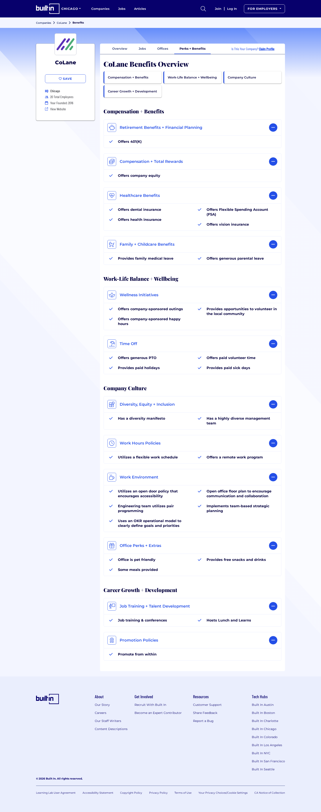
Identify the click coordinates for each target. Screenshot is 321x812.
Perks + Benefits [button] (192, 49)
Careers (100, 713)
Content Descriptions (111, 729)
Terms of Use (183, 792)
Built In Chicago (264, 729)
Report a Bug (203, 721)
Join (218, 9)
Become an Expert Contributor (158, 713)
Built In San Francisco (268, 761)
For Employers (263, 9)
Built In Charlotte (265, 721)
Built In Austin (263, 705)
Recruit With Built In (150, 705)
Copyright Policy (131, 792)
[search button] (203, 8)
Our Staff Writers (108, 721)
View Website (58, 109)
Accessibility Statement (98, 792)
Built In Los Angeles (267, 745)
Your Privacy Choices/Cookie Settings (223, 792)
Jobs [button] (142, 49)
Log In (232, 9)
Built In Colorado (265, 737)
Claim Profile (266, 49)
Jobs (121, 9)
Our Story (102, 705)
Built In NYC (261, 753)
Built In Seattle (263, 769)
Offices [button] (162, 49)
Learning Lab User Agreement (56, 792)
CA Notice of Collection (269, 792)
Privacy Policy (158, 792)
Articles (140, 9)
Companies (100, 9)
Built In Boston (263, 713)
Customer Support (207, 705)
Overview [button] (119, 49)
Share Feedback (205, 713)
